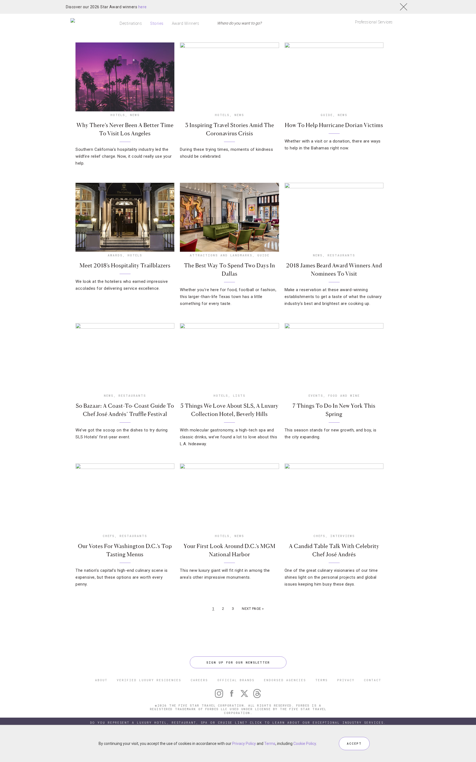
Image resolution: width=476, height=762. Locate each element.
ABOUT (101, 680)
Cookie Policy (304, 743)
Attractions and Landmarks (221, 255)
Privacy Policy (244, 743)
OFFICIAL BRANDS (236, 680)
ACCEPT (354, 743)
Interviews (342, 536)
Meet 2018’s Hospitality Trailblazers (125, 265)
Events (316, 395)
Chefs (109, 536)
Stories (157, 23)
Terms (269, 743)
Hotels (117, 115)
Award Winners (185, 23)
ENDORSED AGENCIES (285, 680)
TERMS (321, 680)
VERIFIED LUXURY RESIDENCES (149, 680)
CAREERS (199, 680)
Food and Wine (344, 395)
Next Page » (253, 609)
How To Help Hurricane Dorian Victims (334, 125)
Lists (239, 395)
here (142, 7)
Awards (115, 255)
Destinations (131, 23)
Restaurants (341, 255)
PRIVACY (346, 680)
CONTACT (372, 680)
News (135, 115)
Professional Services (374, 22)
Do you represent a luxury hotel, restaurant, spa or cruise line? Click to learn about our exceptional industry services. (238, 722)
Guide (327, 115)
